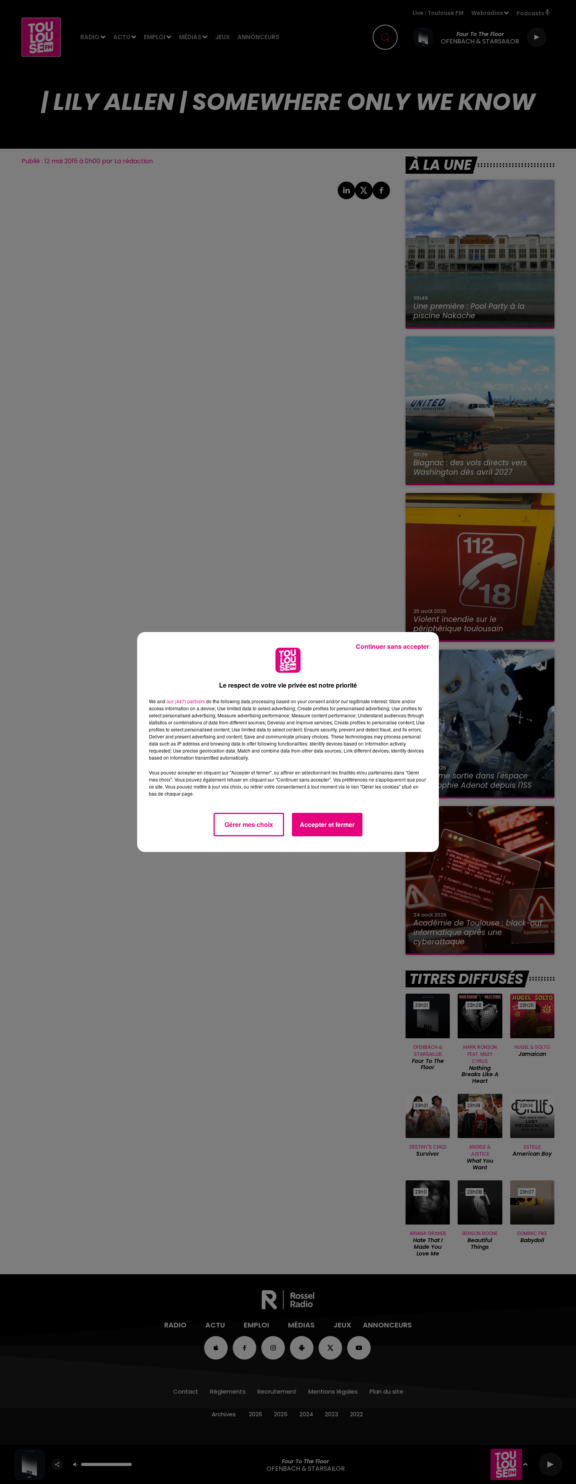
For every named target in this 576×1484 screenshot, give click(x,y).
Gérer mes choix (249, 824)
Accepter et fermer (327, 824)
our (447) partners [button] (186, 701)
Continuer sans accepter (392, 646)
